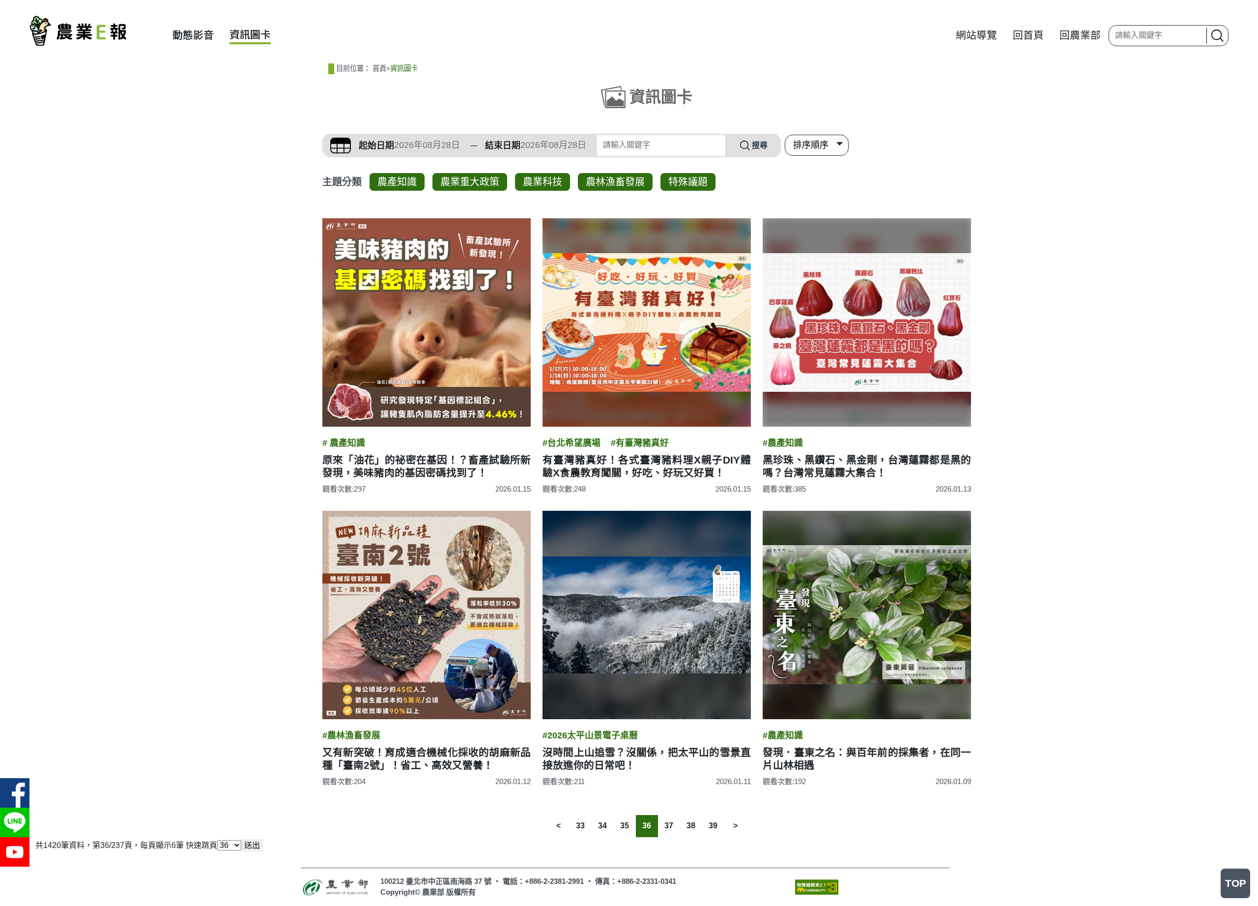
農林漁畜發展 (615, 181)
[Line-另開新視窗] (14, 822)
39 (713, 825)
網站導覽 (976, 35)
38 (690, 825)
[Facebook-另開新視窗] (14, 793)
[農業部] (336, 886)
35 (624, 825)
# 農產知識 (343, 443)
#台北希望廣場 (571, 443)
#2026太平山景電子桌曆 (590, 735)
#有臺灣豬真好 (640, 443)
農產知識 (397, 181)
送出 (252, 845)
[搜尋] (1216, 36)
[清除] (1196, 35)
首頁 (379, 68)
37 (668, 825)
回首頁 (1028, 35)
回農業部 (1080, 35)
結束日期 (502, 145)
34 (602, 825)
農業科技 (542, 181)
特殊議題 (688, 181)
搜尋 (760, 145)
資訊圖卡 (250, 34)
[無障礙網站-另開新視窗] (816, 886)
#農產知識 (783, 443)
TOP (1235, 883)
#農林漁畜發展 (351, 735)
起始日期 (376, 145)
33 (580, 825)
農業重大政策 (469, 181)
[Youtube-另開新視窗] (14, 852)
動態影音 (193, 35)
